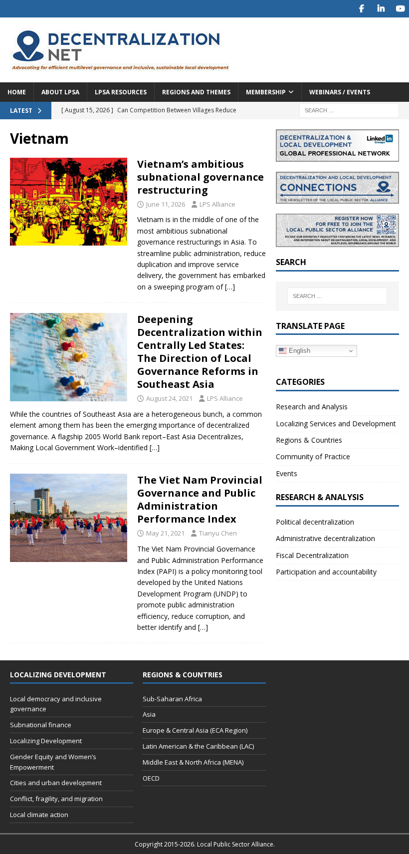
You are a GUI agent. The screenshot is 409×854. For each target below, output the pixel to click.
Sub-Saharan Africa (172, 698)
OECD (151, 778)
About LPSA (60, 92)
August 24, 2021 (169, 398)
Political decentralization (315, 522)
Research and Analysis (312, 406)
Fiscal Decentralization (312, 555)
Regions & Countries (309, 440)
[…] (230, 286)
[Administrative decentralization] (68, 518)
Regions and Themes (196, 92)
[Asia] (68, 202)
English (298, 350)
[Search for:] (349, 109)
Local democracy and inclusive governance (56, 704)
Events (286, 473)
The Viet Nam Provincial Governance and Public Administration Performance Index (199, 499)
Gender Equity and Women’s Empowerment (53, 762)
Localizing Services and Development (336, 423)
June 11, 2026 (165, 204)
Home (16, 92)
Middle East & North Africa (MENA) (193, 762)
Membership (266, 92)
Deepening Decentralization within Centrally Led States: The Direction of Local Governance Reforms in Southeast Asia (199, 351)
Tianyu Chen (218, 533)
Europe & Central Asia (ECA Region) (195, 730)
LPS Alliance (217, 204)
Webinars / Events (339, 92)
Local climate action (39, 814)
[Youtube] (400, 8)
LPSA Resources (121, 92)
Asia (149, 714)
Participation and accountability (326, 571)
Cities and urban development (56, 782)
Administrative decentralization (325, 538)
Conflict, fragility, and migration (56, 798)
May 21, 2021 (165, 533)
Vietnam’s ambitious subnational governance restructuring (200, 177)
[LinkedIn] (381, 8)
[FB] (361, 8)
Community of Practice (313, 456)
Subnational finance (40, 724)
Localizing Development (46, 740)
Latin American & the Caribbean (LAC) (198, 746)
